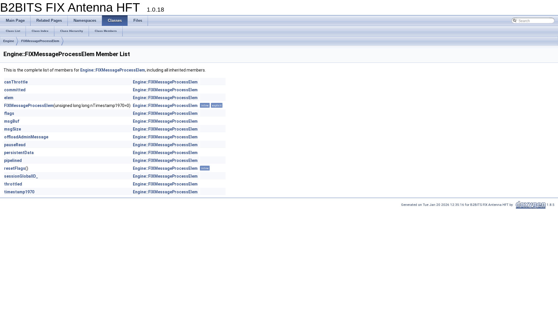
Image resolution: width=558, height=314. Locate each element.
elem (8, 97)
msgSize (12, 129)
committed (15, 90)
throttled (13, 184)
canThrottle (16, 82)
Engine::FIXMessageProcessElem (112, 70)
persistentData (19, 152)
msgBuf (11, 121)
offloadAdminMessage (26, 137)
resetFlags (14, 168)
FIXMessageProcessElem (40, 41)
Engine (8, 41)
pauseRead (15, 144)
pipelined (13, 160)
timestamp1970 (19, 192)
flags (9, 113)
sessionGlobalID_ (21, 176)
